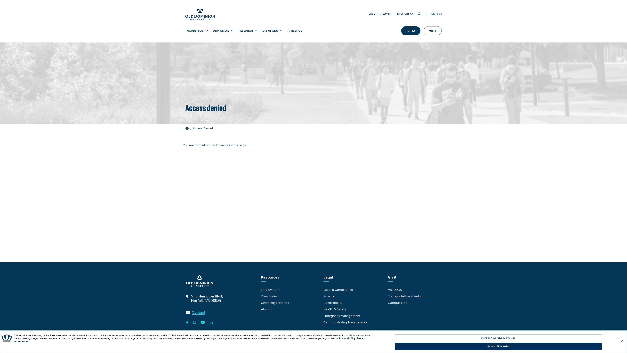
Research (246, 31)
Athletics (295, 31)
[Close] (621, 341)
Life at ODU (270, 31)
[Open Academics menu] (206, 30)
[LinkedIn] (211, 322)
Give (372, 14)
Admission (221, 31)
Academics (195, 31)
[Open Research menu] (256, 30)
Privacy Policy (347, 338)
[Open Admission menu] (232, 30)
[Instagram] (194, 322)
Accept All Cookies (498, 346)
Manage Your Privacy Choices (498, 338)
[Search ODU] (419, 14)
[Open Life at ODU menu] (281, 30)
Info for (402, 14)
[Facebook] (187, 322)
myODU (436, 14)
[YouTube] (203, 322)
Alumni (385, 14)
